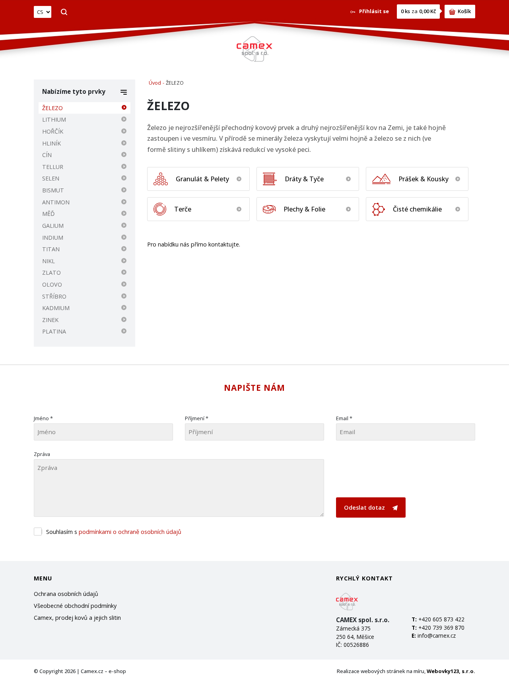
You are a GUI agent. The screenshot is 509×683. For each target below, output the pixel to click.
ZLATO (51, 272)
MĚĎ (48, 213)
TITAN (51, 249)
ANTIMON (56, 202)
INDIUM (52, 237)
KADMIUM (56, 308)
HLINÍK (51, 143)
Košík (464, 11)
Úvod (155, 83)
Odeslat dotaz (365, 507)
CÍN (47, 155)
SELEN (50, 178)
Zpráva (42, 454)
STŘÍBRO (54, 296)
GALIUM (53, 225)
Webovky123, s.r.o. (451, 671)
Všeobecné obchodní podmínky (75, 605)
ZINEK (50, 320)
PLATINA (54, 331)
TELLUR (52, 167)
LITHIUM (54, 119)
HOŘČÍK (52, 131)
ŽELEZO (52, 108)
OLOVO (52, 284)
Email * (344, 418)
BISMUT (53, 190)
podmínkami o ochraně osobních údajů (130, 532)
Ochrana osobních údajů (66, 594)
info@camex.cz (437, 635)
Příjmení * (196, 418)
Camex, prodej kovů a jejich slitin (77, 617)
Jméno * (43, 418)
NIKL (48, 261)
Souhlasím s (113, 532)
